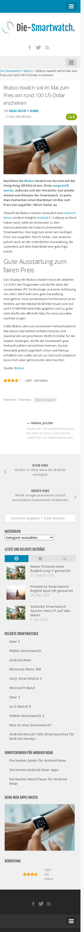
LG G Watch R (20, 706)
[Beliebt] (40, 558)
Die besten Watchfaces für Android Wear (38, 781)
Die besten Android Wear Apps (34, 770)
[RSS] (47, 47)
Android (42, 217)
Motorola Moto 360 (25, 669)
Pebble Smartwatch (25, 651)
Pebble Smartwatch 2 (26, 716)
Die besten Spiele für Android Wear (37, 760)
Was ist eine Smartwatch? (30, 725)
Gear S (14, 641)
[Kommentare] (64, 558)
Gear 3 (14, 697)
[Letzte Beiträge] (16, 558)
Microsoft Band (22, 688)
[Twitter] (38, 47)
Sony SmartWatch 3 (25, 678)
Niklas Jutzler (17, 111)
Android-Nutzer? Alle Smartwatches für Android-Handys (41, 736)
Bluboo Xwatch (45, 400)
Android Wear (20, 660)
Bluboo (34, 111)
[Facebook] (30, 47)
